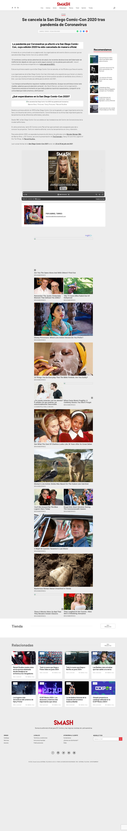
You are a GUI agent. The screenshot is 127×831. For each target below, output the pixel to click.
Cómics (48, 8)
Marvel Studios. (29, 139)
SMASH (6, 735)
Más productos (108, 626)
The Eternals (57, 137)
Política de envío (38, 743)
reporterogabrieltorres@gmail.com (56, 216)
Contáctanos (67, 738)
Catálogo (6, 738)
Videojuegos (62, 8)
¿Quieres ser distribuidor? (71, 740)
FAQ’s (65, 743)
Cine (42, 8)
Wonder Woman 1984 (74, 134)
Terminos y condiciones (40, 738)
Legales (37, 735)
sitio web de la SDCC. (47, 64)
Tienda (91, 8)
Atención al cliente (71, 735)
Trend (77, 8)
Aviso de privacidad (39, 740)
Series (55, 8)
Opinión (84, 8)
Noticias (6, 740)
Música (71, 8)
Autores (6, 743)
